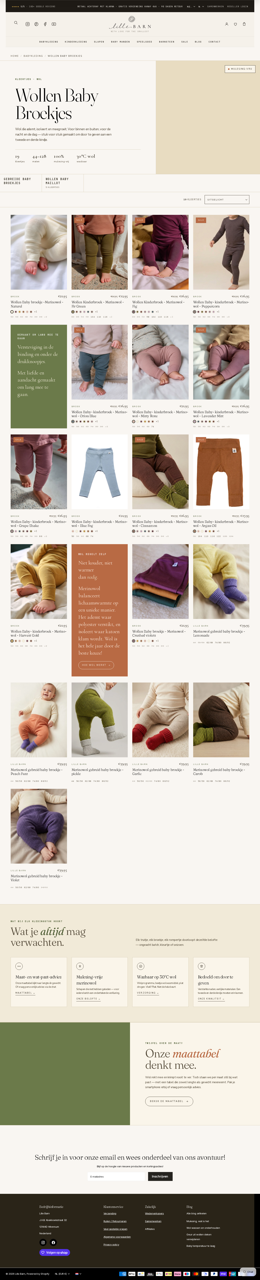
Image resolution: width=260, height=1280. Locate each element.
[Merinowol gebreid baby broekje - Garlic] (160, 720)
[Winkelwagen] (244, 24)
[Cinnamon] (31, 312)
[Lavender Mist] (84, 312)
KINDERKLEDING (76, 41)
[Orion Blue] (88, 312)
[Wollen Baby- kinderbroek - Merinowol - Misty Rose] (160, 362)
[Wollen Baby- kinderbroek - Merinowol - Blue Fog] (100, 471)
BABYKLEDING (48, 41)
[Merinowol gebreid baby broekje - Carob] (221, 720)
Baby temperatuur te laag (201, 1245)
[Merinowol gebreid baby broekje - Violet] (39, 826)
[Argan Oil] (23, 312)
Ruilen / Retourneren (115, 1221)
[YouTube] (54, 24)
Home (15, 56)
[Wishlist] (235, 24)
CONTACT (215, 41)
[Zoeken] (16, 23)
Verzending (110, 1213)
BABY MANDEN (120, 41)
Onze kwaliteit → (211, 998)
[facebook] (53, 1242)
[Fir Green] (137, 312)
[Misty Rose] (27, 312)
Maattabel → (25, 993)
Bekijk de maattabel (166, 1101)
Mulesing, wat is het (198, 1221)
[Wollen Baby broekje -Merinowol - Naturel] (39, 252)
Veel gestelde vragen (115, 1228)
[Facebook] (45, 24)
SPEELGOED (144, 41)
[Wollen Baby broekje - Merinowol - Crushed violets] (160, 581)
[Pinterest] (36, 24)
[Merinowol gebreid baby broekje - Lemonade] (221, 581)
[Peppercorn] (92, 312)
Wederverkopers (154, 1213)
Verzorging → (148, 993)
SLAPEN (99, 41)
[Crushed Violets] (15, 312)
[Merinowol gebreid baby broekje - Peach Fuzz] (39, 720)
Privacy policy (111, 1244)
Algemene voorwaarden (117, 1236)
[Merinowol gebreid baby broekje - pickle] (100, 720)
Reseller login (237, 6)
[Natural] (137, 421)
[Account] (227, 24)
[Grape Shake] (80, 312)
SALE (184, 41)
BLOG (198, 41)
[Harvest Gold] (19, 312)
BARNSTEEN (167, 41)
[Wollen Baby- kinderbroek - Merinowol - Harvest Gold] (39, 581)
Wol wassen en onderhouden (203, 1227)
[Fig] (198, 312)
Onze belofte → (88, 998)
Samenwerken (215, 6)
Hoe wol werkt (94, 665)
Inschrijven (160, 1176)
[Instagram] (28, 24)
